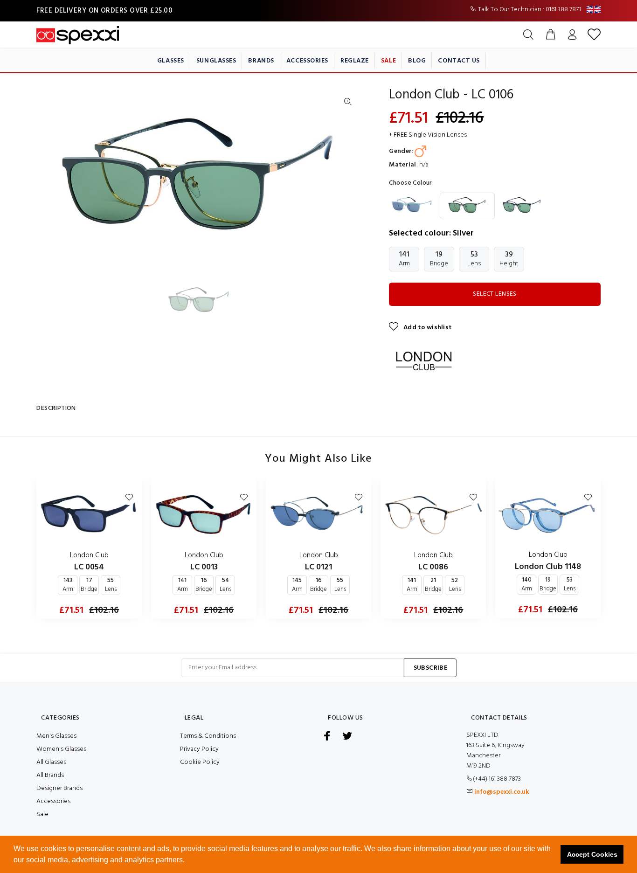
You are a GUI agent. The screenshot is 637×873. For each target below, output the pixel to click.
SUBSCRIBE (431, 668)
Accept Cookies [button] (592, 854)
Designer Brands (59, 788)
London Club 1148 (548, 567)
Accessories (53, 801)
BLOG (417, 60)
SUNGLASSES (216, 60)
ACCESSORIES (307, 60)
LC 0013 (204, 567)
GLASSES (170, 60)
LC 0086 (433, 567)
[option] (205, 301)
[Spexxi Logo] (77, 35)
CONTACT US (459, 60)
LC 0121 (318, 567)
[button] (188, 860)
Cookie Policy (200, 762)
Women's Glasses (61, 749)
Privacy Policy (199, 749)
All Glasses (51, 762)
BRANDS (261, 60)
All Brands (50, 775)
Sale (42, 814)
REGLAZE (354, 60)
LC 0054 (89, 567)
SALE (388, 60)
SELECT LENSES (494, 294)
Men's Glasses (56, 736)
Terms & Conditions (208, 736)
